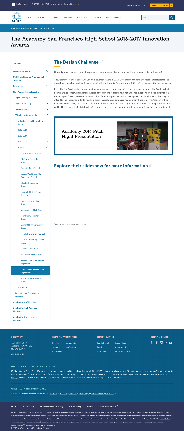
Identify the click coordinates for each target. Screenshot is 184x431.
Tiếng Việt (45, 4)
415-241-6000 (17, 349)
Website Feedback (107, 406)
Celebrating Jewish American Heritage (26, 318)
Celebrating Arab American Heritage (25, 309)
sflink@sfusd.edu (20, 374)
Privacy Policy (75, 406)
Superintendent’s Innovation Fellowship (27, 294)
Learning (55, 17)
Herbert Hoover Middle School (31, 202)
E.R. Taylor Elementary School (30, 160)
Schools (41, 17)
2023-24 (63, 393)
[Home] (16, 17)
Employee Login (160, 5)
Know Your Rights (122, 347)
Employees (57, 351)
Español (27, 4)
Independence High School (32, 210)
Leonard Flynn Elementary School (32, 226)
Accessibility (28, 406)
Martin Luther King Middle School (32, 241)
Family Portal (103, 343)
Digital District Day (23, 103)
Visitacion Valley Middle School (31, 280)
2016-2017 (22, 147)
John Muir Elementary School (30, 217)
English (19, 4)
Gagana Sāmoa (69, 4)
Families (55, 343)
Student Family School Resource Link (34, 371)
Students (56, 347)
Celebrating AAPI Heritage (25, 302)
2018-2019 (22, 136)
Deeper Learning (22, 109)
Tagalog (53, 4)
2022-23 (73, 393)
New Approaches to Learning (26, 92)
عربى (60, 4)
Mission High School (29, 248)
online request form (130, 374)
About (29, 17)
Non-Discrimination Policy (51, 406)
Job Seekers (71, 347)
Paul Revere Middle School (32, 254)
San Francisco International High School (32, 262)
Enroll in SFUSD (113, 17)
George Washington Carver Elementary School (32, 175)
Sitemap (90, 406)
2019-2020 (22, 130)
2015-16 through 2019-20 (102, 393)
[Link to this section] (101, 62)
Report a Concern (122, 351)
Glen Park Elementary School (30, 184)
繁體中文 (35, 4)
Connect (97, 17)
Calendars (82, 17)
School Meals (120, 343)
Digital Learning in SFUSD (26, 97)
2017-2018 (22, 141)
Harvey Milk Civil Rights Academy (31, 193)
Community (71, 343)
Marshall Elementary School (33, 234)
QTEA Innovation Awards (26, 115)
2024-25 (53, 393)
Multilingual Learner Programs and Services (28, 78)
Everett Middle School (30, 168)
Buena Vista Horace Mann (32, 153)
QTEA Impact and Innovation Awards (30, 122)
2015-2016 (22, 287)
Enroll (99, 347)
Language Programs (22, 71)
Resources (18, 86)
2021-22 (83, 393)
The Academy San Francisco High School (32, 271)
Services (68, 17)
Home (13, 28)
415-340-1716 (39, 374)
